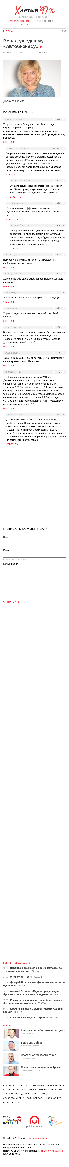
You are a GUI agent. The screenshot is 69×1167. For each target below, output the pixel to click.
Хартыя (34, 10)
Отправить (11, 601)
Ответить (9, 142)
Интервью (56, 1090)
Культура (18, 1090)
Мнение (7, 1025)
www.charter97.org (38, 1138)
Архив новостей (44, 21)
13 (41, 47)
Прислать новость (20, 21)
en (32, 24)
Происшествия (56, 1085)
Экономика (38, 1085)
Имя (5, 537)
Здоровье (25, 1094)
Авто (36, 1094)
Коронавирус (53, 1098)
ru (27, 24)
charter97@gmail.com (52, 1150)
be (22, 24)
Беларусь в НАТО (12, 1102)
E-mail (6, 550)
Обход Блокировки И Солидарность (23, 1098)
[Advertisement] (34, 487)
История (31, 1090)
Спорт (6, 1090)
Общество (23, 1085)
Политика (8, 1085)
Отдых (45, 1094)
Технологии (10, 1094)
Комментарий (10, 563)
